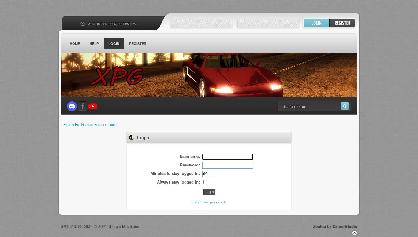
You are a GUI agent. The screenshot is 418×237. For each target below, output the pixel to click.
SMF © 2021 (95, 226)
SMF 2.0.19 (71, 226)
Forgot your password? (209, 201)
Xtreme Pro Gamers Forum (120, 76)
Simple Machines (124, 226)
